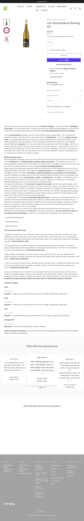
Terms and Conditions (70, 472)
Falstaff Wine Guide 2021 (58, 304)
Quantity (50, 42)
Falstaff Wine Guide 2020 (61, 315)
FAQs (52, 484)
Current (53, 475)
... (24, 370)
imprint (53, 468)
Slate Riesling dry (11, 226)
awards (49, 101)
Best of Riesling (40, 326)
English (41, 511)
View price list (55, 481)
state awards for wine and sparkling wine (44, 331)
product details (53, 95)
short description (54, 90)
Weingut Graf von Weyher (56, 19)
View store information (56, 76)
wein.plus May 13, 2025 (20, 241)
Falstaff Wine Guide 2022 (35, 250)
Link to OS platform (57, 478)
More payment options (64, 64)
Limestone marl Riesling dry (15, 217)
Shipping (57, 36)
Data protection (56, 465)
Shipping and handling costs (72, 466)
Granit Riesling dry (11, 222)
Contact (53, 472)
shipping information (55, 112)
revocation (70, 476)
